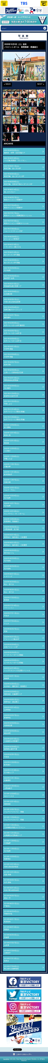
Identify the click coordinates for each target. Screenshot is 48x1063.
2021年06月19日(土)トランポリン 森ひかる (12, 245)
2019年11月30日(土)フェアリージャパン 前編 (14, 818)
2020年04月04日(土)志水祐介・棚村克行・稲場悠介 (15, 684)
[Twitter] (24, 995)
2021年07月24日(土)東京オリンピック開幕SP (13, 206)
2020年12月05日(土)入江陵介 (11, 449)
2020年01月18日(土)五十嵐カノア (11, 771)
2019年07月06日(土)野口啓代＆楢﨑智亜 (11, 967)
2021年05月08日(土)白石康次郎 (11, 292)
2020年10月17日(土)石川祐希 (11, 504)
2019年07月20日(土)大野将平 (11, 951)
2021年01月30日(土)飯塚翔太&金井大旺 (11, 394)
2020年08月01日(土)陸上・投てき (11, 590)
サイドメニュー (4, 3)
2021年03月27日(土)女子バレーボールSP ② (12, 331)
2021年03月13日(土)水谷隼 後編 (11, 347)
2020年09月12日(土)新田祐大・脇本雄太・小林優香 (15, 543)
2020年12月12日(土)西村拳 (11, 441)
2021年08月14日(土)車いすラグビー (11, 190)
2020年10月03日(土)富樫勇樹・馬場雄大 (11, 520)
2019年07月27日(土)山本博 (11, 943)
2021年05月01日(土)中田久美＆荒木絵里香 (12, 300)
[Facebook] (24, 982)
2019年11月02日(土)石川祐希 (11, 849)
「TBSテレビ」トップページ (24, 3)
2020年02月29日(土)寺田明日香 (11, 724)
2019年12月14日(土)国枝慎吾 (11, 802)
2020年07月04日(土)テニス (11, 622)
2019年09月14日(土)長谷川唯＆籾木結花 (11, 889)
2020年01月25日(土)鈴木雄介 (11, 763)
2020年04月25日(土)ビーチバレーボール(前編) (13, 661)
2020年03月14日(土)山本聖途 (11, 708)
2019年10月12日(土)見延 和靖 (11, 873)
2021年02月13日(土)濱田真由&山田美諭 (11, 379)
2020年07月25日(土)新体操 (11, 598)
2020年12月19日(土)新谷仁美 (11, 433)
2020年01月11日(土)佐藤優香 (11, 779)
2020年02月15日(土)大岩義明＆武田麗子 (11, 739)
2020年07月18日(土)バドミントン (11, 606)
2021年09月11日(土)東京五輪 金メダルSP (12, 167)
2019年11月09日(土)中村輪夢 (11, 841)
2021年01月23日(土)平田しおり (11, 402)
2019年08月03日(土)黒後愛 (11, 936)
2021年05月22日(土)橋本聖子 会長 (11, 277)
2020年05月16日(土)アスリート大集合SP (11, 637)
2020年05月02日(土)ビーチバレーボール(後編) (13, 653)
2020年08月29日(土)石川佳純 (11, 559)
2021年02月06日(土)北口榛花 (11, 386)
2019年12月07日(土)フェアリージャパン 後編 (14, 810)
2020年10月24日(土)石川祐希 (11, 496)
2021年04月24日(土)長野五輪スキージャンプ (13, 308)
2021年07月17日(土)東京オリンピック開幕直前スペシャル (18, 214)
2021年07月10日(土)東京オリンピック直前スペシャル (16, 222)
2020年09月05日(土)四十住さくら (11, 551)
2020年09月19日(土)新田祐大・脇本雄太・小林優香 (15, 535)
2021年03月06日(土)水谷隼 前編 (11, 355)
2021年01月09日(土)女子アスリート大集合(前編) (14, 418)
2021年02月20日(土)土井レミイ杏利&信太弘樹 (13, 371)
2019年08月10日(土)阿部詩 (11, 928)
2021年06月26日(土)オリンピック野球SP (11, 237)
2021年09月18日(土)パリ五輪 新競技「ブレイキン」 (15, 159)
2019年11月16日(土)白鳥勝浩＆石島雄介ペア (13, 834)
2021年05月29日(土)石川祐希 (11, 269)
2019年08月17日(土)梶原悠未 (11, 920)
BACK (7, 83)
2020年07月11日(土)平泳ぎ (11, 614)
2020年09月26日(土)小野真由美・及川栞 (11, 528)
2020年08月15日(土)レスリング (11, 575)
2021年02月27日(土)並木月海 (11, 363)
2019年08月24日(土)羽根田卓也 (11, 912)
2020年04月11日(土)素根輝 (11, 677)
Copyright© (6, 1059)
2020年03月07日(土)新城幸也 (11, 716)
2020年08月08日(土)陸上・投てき (11, 582)
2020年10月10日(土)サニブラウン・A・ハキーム (14, 512)
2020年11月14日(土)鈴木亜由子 (11, 473)
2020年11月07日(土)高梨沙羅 (11, 481)
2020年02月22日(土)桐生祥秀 (11, 732)
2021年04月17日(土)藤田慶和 (11, 316)
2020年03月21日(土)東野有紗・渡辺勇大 (11, 700)
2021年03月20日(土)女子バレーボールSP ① (12, 339)
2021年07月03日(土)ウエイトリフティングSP (13, 229)
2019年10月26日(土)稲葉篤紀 (11, 857)
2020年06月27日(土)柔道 (11, 630)
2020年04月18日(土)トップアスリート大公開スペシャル (17, 669)
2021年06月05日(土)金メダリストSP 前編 (12, 261)
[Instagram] (24, 1008)
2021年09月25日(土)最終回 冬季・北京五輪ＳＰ (14, 151)
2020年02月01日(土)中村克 (11, 755)
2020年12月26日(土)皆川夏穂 (11, 426)
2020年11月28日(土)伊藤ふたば (11, 457)
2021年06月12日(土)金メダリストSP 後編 (12, 253)
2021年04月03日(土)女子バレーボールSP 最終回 (14, 324)
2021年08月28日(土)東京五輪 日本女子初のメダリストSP (18, 182)
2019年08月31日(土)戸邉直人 (11, 904)
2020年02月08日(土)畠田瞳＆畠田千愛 (11, 747)
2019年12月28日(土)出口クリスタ (11, 794)
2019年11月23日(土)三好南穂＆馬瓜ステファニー (14, 826)
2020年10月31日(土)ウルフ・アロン (11, 488)
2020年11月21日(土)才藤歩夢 (11, 465)
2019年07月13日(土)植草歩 (11, 959)
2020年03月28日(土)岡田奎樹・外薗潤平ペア (13, 692)
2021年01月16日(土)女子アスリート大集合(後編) (14, 410)
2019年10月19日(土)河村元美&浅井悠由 (11, 865)
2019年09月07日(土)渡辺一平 (11, 896)
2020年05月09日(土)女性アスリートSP (11, 645)
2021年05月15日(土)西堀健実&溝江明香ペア (12, 284)
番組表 (43, 3)
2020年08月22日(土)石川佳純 (11, 567)
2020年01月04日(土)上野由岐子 (11, 787)
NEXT (39, 83)
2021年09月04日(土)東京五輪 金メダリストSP (14, 175)
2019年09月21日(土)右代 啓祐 (11, 881)
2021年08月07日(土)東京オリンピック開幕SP (13, 198)
